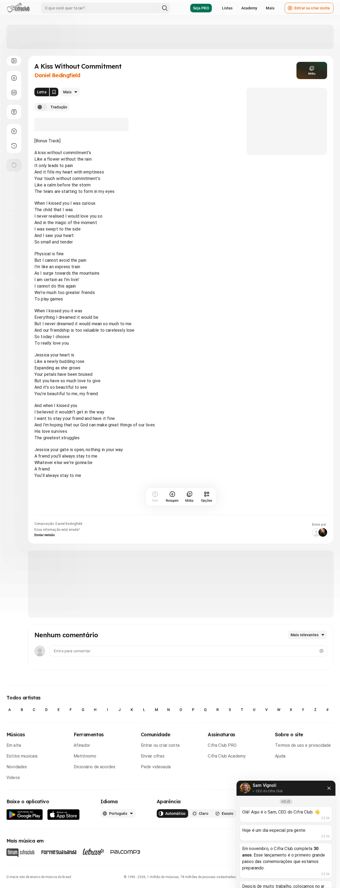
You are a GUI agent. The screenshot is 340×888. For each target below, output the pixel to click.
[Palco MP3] (125, 852)
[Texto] (14, 111)
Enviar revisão (44, 535)
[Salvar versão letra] (54, 92)
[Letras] (93, 851)
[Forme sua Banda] (58, 852)
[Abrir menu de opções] (14, 60)
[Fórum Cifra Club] (20, 852)
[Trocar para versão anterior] (14, 145)
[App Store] (63, 814)
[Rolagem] (14, 78)
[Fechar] (329, 788)
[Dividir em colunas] (14, 92)
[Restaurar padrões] (14, 165)
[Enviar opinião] (14, 131)
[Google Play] (24, 814)
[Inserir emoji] (321, 651)
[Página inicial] (18, 8)
